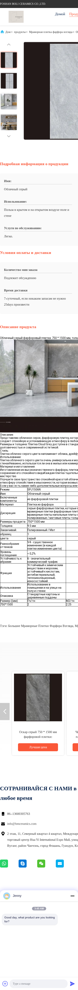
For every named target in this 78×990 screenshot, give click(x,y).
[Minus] (72, 895)
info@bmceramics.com (21, 823)
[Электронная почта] (65, 866)
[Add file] (5, 983)
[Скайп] (28, 866)
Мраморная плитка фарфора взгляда (50, 32)
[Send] (72, 983)
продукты (20, 32)
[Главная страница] (16, 17)
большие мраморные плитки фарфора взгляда (40, 626)
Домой (60, 14)
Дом (8, 32)
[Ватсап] (9, 866)
